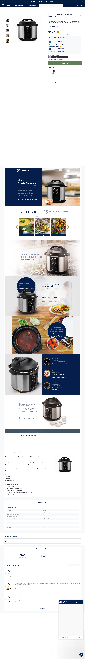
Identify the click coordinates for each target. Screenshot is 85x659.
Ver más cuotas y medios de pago (56, 51)
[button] (42, 1)
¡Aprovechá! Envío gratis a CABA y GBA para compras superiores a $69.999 (42, 1)
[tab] (7, 20)
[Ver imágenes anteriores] (7, 15)
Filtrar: (66, 565)
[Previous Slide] (2, 2)
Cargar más (42, 608)
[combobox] (51, 5)
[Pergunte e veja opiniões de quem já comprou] (65, 17)
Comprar (63, 63)
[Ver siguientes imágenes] (7, 44)
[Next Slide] (83, 2)
